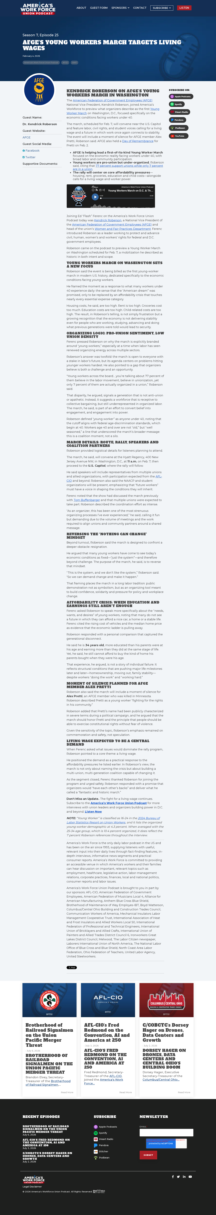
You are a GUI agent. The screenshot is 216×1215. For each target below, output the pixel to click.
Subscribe (161, 8)
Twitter (30, 157)
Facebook (32, 150)
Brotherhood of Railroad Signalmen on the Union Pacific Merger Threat (49, 1035)
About (81, 7)
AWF (74, 62)
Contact (140, 7)
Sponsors (119, 7)
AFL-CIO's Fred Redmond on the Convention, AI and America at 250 (107, 1032)
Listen (184, 7)
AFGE (65, 62)
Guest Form (99, 7)
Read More (67, 1092)
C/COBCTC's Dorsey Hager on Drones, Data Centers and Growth (166, 1032)
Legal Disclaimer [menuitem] (32, 1186)
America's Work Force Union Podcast (41, 62)
